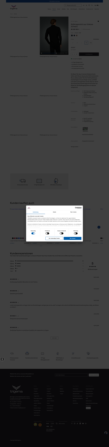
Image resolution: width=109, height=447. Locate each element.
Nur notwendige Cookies (54, 238)
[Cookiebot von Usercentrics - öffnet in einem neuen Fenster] (75, 208)
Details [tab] (54, 212)
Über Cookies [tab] (73, 212)
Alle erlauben (72, 238)
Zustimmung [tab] (35, 212)
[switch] (47, 233)
